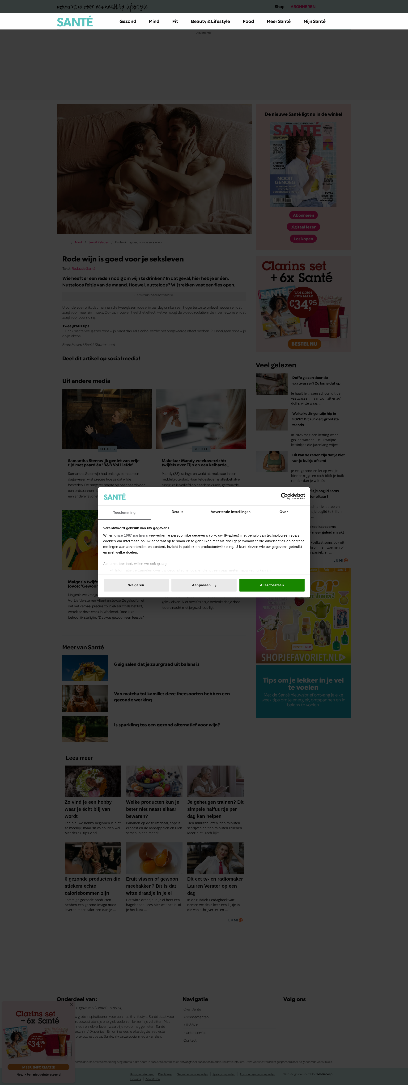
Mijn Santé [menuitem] (315, 21)
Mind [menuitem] (154, 21)
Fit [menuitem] (175, 21)
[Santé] (75, 21)
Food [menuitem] (248, 21)
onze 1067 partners (131, 536)
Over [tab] (284, 512)
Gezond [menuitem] (127, 21)
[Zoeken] (347, 21)
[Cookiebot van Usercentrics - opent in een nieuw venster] (284, 496)
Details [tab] (177, 512)
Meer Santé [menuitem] (279, 21)
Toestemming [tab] (124, 513)
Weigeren (136, 585)
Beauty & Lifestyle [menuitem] (210, 21)
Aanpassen (201, 585)
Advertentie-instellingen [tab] (231, 512)
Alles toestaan (272, 585)
